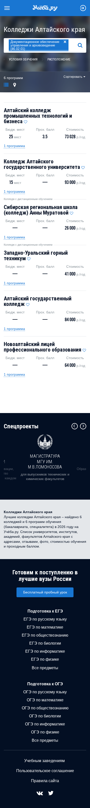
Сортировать (73, 77)
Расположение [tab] (59, 59)
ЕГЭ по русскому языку (45, 619)
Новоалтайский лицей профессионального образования (42, 347)
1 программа (14, 146)
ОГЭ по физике (45, 732)
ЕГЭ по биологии (45, 643)
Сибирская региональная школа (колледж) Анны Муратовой (41, 210)
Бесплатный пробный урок (45, 592)
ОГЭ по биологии (45, 716)
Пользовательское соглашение (45, 771)
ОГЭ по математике (45, 700)
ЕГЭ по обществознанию (45, 635)
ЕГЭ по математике (45, 627)
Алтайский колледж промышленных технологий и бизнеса (38, 115)
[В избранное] (25, 121)
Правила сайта (45, 781)
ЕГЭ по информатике (45, 651)
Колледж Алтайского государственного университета (42, 164)
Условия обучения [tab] (23, 59)
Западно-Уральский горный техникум (36, 255)
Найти (82, 45)
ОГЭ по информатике (45, 724)
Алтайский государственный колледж (38, 301)
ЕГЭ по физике (45, 659)
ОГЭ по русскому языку (45, 692)
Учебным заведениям (44, 761)
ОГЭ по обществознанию (45, 708)
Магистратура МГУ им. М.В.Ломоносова (45, 461)
